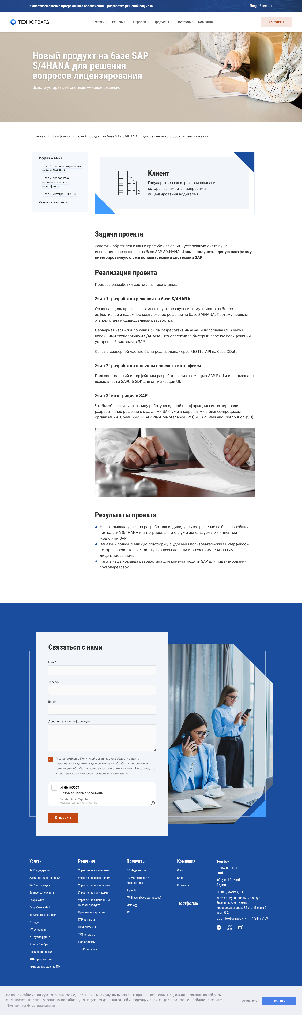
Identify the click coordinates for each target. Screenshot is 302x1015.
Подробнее (258, 5)
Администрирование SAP (45, 878)
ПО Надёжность (137, 870)
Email (52, 701)
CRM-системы (87, 927)
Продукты (136, 861)
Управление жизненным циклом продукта (94, 902)
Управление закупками (93, 892)
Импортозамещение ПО (44, 966)
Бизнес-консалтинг (41, 892)
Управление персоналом (94, 878)
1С (128, 912)
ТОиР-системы (87, 949)
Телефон (54, 682)
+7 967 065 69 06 (227, 868)
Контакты (276, 22)
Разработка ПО (38, 900)
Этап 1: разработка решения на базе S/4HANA (62, 168)
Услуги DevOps (38, 944)
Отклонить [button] (249, 1000)
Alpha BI (131, 890)
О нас (180, 870)
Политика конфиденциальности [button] (31, 1005)
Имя (52, 662)
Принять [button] (279, 1000)
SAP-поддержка (39, 870)
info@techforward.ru (229, 880)
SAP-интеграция (39, 885)
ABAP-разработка (40, 959)
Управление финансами (93, 870)
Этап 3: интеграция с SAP (59, 194)
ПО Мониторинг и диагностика (138, 880)
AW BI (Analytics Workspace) (144, 897)
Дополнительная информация (69, 721)
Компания (186, 861)
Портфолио (187, 903)
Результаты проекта (53, 202)
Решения (86, 861)
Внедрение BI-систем (42, 915)
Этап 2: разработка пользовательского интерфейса (55, 182)
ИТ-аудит (35, 922)
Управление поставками (94, 885)
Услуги (35, 861)
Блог (180, 878)
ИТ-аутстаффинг (39, 937)
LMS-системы (86, 942)
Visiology (132, 905)
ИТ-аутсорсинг (38, 929)
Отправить (63, 817)
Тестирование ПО (40, 952)
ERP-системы (86, 920)
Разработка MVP (39, 907)
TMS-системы (87, 934)
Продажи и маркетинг (92, 912)
